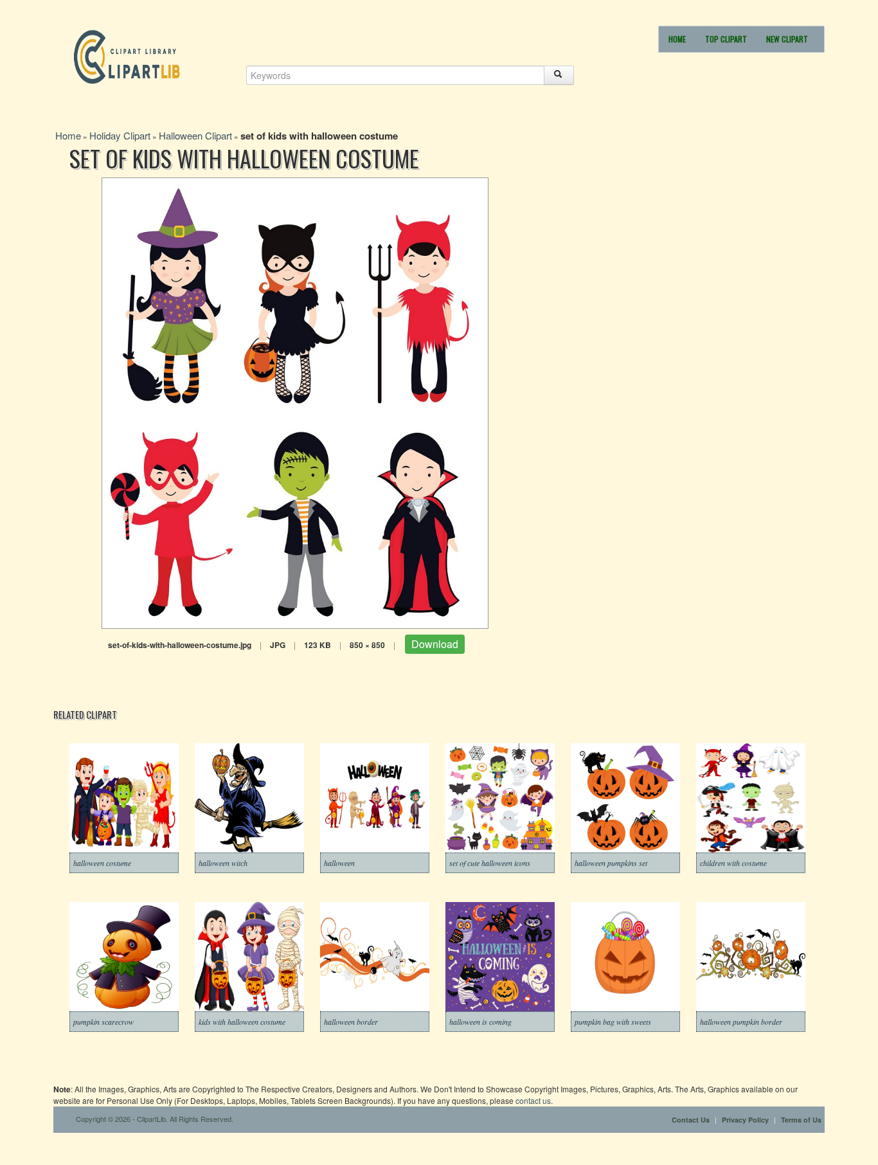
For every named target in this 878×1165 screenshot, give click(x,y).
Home (677, 38)
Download (434, 644)
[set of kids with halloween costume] (295, 401)
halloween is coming (480, 1021)
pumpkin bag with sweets (613, 1021)
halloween (339, 863)
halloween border (351, 1021)
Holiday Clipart (119, 135)
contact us (533, 1100)
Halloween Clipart (195, 135)
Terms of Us (801, 1119)
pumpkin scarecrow (103, 1021)
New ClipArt (787, 38)
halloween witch (223, 863)
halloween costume (102, 863)
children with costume (733, 863)
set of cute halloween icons (489, 863)
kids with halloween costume (242, 1021)
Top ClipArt (726, 38)
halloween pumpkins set (611, 863)
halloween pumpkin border (741, 1021)
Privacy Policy (745, 1119)
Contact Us (691, 1119)
